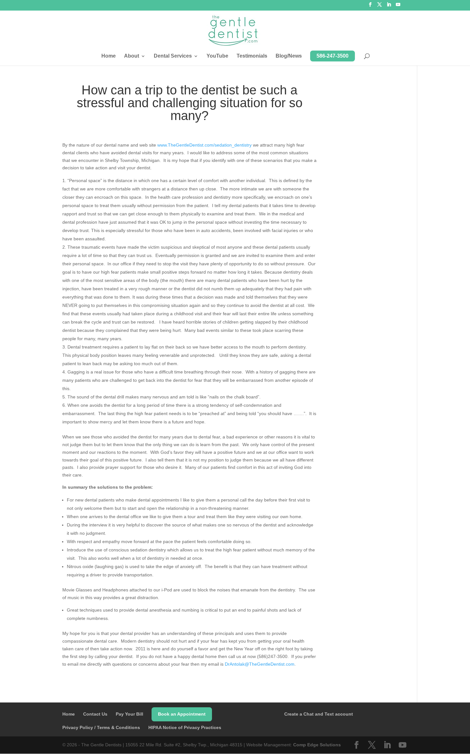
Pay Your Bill (129, 714)
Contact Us (95, 714)
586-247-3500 (333, 56)
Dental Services (173, 56)
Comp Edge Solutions (317, 744)
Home (108, 56)
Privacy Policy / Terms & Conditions (101, 727)
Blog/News (289, 56)
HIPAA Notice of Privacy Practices (184, 727)
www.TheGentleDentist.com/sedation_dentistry (204, 145)
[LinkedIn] (389, 6)
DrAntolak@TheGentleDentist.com (259, 664)
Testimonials (252, 56)
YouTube (217, 56)
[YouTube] (398, 6)
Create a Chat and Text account (318, 714)
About (131, 56)
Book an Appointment (182, 714)
